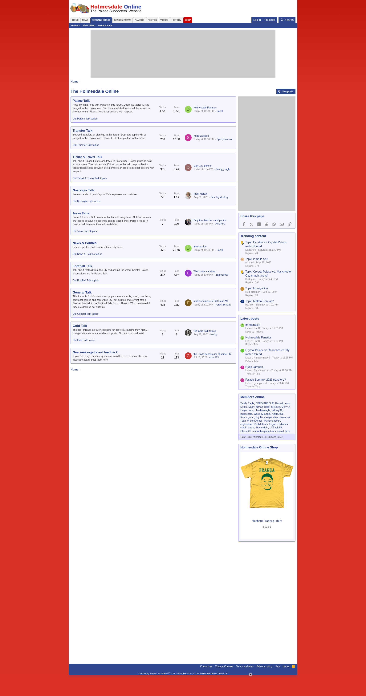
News (85, 20)
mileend (279, 431)
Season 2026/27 (122, 20)
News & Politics (84, 243)
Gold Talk (80, 326)
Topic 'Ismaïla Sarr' (257, 259)
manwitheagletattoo (263, 431)
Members (75, 25)
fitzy (287, 431)
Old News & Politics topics (87, 254)
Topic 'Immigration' (256, 288)
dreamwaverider (282, 417)
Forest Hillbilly (223, 304)
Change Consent (224, 666)
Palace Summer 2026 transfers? (265, 379)
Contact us (206, 666)
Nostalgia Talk (83, 190)
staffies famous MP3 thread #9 (210, 301)
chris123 (214, 357)
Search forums (105, 25)
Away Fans (81, 213)
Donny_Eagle (222, 169)
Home (75, 20)
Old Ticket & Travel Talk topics (90, 178)
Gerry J (286, 406)
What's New (89, 25)
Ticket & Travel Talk (87, 157)
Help (277, 666)
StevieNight (261, 427)
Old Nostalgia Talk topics (86, 201)
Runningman (247, 417)
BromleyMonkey (219, 197)
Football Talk (82, 266)
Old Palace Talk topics (85, 118)
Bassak (279, 403)
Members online (252, 397)
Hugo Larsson (201, 135)
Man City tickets (202, 165)
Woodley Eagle (262, 413)
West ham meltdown (204, 271)
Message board (101, 20)
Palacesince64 (272, 420)
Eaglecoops (221, 274)
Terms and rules (245, 666)
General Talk (82, 292)
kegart (272, 424)
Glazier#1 (245, 431)
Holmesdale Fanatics (205, 107)
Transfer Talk (82, 130)
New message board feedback (95, 352)
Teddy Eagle (247, 403)
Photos (152, 20)
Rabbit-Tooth (261, 424)
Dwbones (283, 424)
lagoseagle (246, 413)
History (176, 20)
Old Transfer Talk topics (86, 145)
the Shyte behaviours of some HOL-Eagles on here (221, 354)
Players (139, 20)
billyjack (275, 406)
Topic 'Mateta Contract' (259, 301)
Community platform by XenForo (167, 673)
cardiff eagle (247, 427)
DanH (220, 111)
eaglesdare (246, 424)
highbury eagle (264, 417)
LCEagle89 (276, 427)
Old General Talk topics (86, 313)
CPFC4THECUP (265, 403)
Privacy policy (264, 666)
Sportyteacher (224, 139)
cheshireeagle (262, 410)
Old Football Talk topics (86, 280)
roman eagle (263, 406)
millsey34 (277, 410)
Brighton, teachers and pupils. (209, 220)
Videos (164, 20)
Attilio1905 (277, 413)
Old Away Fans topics (85, 231)
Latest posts (249, 318)
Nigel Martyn (200, 193)
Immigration (199, 246)
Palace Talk (81, 101)
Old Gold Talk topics (84, 340)
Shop (188, 20)
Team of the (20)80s (251, 420)
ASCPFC (220, 223)
